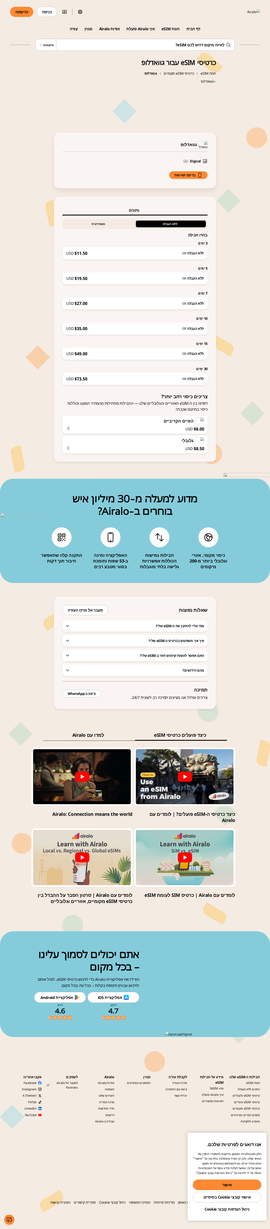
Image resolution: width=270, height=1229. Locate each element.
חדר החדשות (106, 1108)
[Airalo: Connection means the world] (82, 776)
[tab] (135, 210)
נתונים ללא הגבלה (249, 1089)
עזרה (74, 28)
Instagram (29, 1089)
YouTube (30, 1115)
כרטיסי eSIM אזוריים (247, 1102)
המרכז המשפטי (139, 1202)
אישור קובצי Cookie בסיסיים (227, 1197)
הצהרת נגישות (60, 1202)
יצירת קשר (180, 1095)
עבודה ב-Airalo (104, 1121)
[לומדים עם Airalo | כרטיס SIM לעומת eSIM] (185, 857)
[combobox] (135, 45)
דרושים (109, 1115)
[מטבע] (64, 11)
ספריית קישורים (85, 1202)
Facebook (30, 1083)
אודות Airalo (109, 28)
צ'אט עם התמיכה (176, 1089)
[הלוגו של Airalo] (247, 12)
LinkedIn (30, 1108)
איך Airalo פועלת (140, 28)
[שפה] (80, 11)
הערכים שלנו (106, 1095)
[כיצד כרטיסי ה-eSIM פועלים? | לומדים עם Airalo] (185, 776)
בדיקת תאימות (185, 175)
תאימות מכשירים (212, 1101)
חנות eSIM (171, 28)
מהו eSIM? (217, 1088)
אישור (227, 1184)
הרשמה (21, 11)
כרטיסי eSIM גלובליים (246, 1095)
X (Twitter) (29, 1095)
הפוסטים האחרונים (139, 1083)
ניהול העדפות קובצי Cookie (227, 1209)
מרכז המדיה (106, 1102)
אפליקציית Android (56, 997)
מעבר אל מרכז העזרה (85, 610)
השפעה (109, 1089)
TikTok (32, 1102)
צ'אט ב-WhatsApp (82, 693)
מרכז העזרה (179, 1083)
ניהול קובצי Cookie (112, 1202)
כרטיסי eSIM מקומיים (179, 73)
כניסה (47, 11)
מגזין (88, 28)
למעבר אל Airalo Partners (67, 1085)
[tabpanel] (135, 300)
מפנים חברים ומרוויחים (245, 1115)
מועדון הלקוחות (250, 1121)
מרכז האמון (186, 1202)
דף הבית (193, 28)
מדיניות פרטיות (164, 1202)
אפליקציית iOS (110, 997)
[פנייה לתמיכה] (9, 1220)
